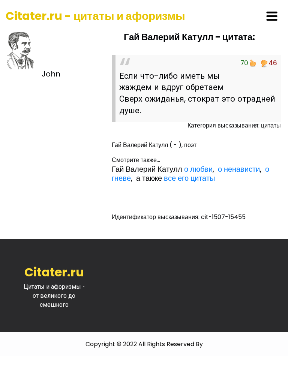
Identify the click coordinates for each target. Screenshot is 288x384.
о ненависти (239, 169)
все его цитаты (189, 178)
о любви (198, 169)
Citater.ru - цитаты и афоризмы (95, 16)
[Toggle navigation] (271, 16)
